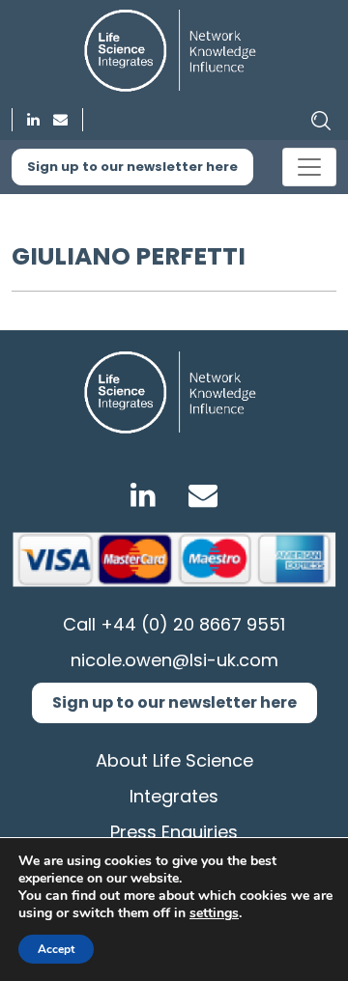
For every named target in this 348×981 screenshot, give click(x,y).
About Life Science (174, 760)
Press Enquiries (174, 832)
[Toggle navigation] (309, 167)
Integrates (174, 796)
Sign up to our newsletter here (132, 166)
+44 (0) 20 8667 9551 (193, 624)
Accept (56, 949)
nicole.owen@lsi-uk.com (174, 660)
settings (214, 913)
